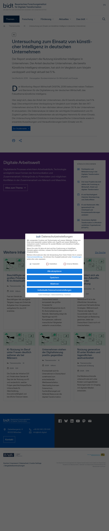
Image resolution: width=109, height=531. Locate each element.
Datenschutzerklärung (34, 257)
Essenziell (35, 264)
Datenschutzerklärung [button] (57, 294)
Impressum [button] (68, 294)
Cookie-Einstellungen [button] (44, 294)
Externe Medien (72, 264)
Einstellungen (77, 257)
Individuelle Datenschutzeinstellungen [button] (54, 290)
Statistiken (53, 264)
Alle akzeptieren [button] (54, 271)
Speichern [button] (54, 277)
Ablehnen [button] (54, 284)
